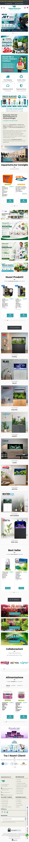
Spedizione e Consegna (21, 786)
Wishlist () (9, 3)
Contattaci (18, 800)
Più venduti (18, 803)
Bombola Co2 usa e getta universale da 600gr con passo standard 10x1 (18, 576)
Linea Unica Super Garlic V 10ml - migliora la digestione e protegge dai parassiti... (5, 706)
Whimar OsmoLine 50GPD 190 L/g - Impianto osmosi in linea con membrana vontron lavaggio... (5, 577)
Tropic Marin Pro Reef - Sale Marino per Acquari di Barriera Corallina (5, 189)
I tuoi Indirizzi (4, 805)
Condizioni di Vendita (21, 783)
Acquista (24, 201)
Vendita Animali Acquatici (21, 784)
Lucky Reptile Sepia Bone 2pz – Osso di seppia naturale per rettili (19, 301)
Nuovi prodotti (19, 805)
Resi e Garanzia (19, 790)
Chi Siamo (18, 779)
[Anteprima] (10, 185)
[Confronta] (8, 185)
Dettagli (8, 201)
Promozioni (18, 801)
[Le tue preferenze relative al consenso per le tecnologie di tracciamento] (27, 631)
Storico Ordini (5, 803)
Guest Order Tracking (6, 806)
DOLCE (8, 685)
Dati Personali (5, 801)
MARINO (13, 685)
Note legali (18, 781)
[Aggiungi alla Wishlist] (6, 185)
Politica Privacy (19, 791)
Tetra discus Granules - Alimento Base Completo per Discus (19, 705)
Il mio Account (5, 800)
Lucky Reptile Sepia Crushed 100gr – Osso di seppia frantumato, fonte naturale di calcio (5, 303)
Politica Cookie (19, 793)
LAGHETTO (20, 685)
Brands (17, 806)
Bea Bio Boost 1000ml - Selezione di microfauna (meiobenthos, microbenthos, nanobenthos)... (21, 189)
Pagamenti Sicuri (20, 788)
